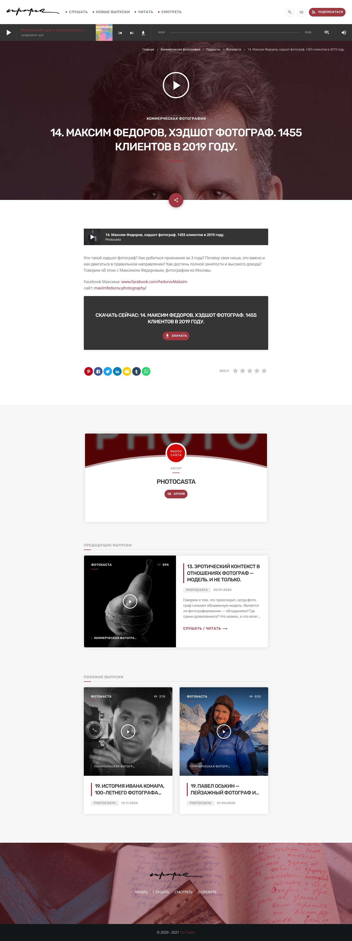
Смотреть (171, 12)
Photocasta (176, 481)
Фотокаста (233, 49)
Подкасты (213, 49)
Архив (176, 493)
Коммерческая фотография (180, 49)
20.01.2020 (222, 590)
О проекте (207, 892)
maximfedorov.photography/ (120, 288)
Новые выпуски (113, 12)
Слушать (78, 12)
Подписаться (327, 12)
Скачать (176, 335)
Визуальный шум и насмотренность (53, 30)
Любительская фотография (118, 766)
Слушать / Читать (205, 628)
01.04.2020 (226, 803)
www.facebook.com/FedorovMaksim (154, 281)
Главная (148, 49)
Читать (145, 12)
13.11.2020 (129, 803)
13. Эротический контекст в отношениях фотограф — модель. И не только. (223, 573)
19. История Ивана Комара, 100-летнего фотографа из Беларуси (129, 792)
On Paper (187, 932)
